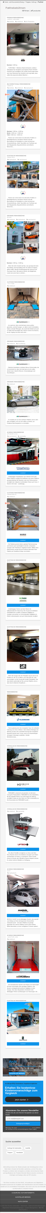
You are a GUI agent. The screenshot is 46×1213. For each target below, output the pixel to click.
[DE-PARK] (23, 599)
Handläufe (19, 1152)
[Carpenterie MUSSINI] (23, 976)
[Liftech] (23, 844)
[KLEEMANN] (23, 719)
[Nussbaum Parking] (23, 468)
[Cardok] (23, 59)
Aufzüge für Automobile (14, 1148)
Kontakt (23, 473)
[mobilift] (23, 1037)
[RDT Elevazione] (23, 126)
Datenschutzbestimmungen (24, 1127)
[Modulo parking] (23, 910)
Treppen (10, 1152)
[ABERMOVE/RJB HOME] (23, 784)
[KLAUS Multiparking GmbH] (23, 534)
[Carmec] (23, 666)
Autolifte (27, 1148)
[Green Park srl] (23, 321)
